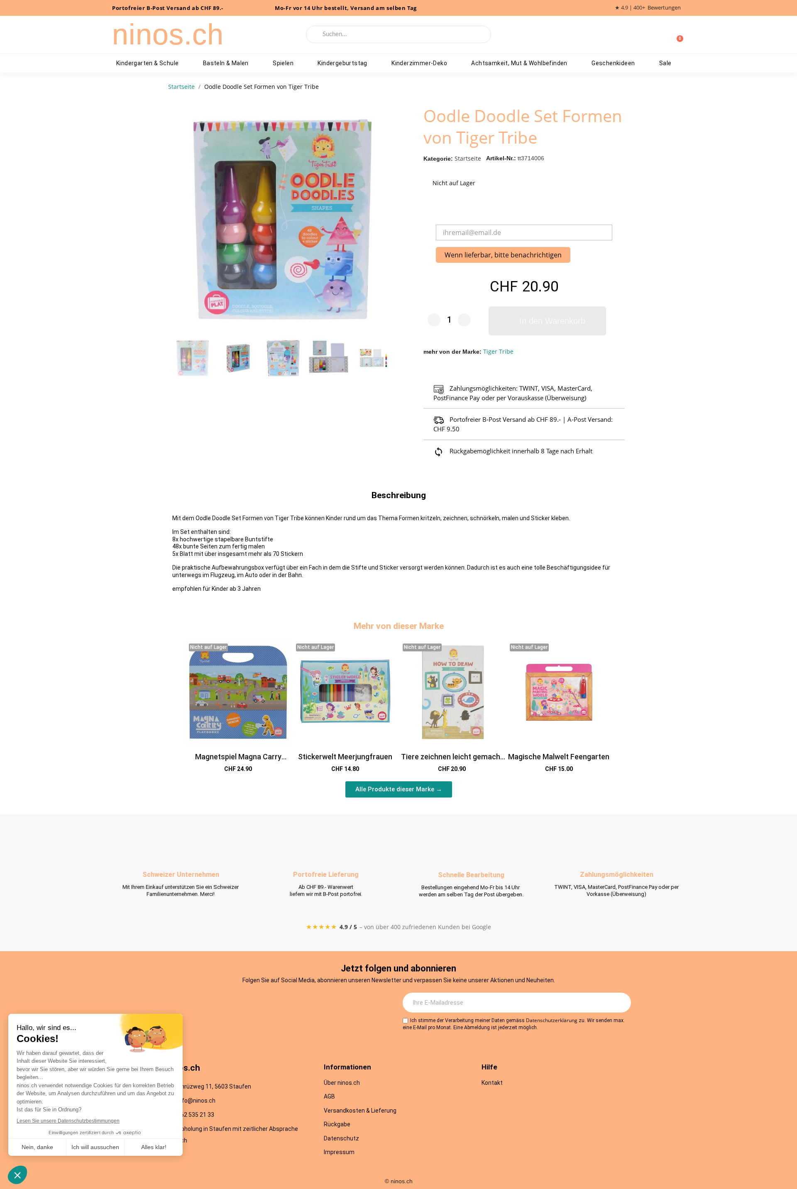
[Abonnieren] (620, 1003)
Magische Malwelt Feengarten (558, 756)
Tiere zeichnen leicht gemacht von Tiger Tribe (452, 761)
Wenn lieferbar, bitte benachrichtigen (503, 254)
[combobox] (399, 34)
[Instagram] (246, 1003)
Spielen (283, 63)
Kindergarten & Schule (147, 63)
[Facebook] (269, 1003)
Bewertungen (664, 7)
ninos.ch (168, 34)
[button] (386, 219)
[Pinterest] (314, 1003)
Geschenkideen (613, 63)
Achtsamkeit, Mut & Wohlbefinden (519, 63)
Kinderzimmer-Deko (419, 63)
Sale (665, 63)
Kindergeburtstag (342, 63)
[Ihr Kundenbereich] (663, 34)
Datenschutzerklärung (551, 1020)
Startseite (468, 158)
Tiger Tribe (498, 351)
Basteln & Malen (226, 63)
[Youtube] (291, 1003)
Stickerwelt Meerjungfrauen (345, 756)
